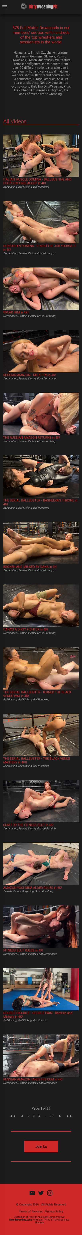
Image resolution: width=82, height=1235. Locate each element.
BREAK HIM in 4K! (15, 312)
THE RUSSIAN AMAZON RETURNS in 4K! (31, 437)
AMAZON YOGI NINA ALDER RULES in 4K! (32, 888)
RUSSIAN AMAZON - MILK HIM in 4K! (29, 375)
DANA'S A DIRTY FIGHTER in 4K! (25, 629)
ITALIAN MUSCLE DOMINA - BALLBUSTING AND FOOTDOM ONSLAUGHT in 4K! (37, 181)
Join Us (41, 1146)
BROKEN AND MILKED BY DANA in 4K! (30, 567)
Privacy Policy (54, 1211)
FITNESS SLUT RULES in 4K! (23, 950)
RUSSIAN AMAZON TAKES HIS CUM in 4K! (33, 1079)
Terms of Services (31, 1211)
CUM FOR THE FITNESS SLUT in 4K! (28, 825)
